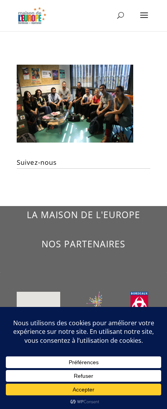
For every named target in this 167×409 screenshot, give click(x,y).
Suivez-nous (37, 162)
